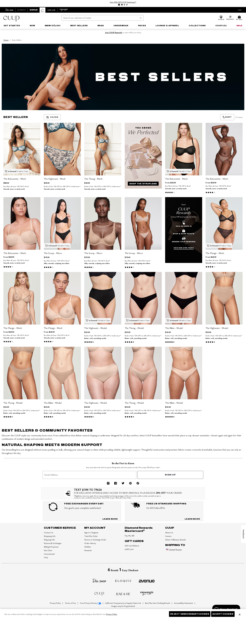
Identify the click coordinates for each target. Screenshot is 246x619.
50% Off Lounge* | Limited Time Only (123, 2)
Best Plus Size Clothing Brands (157, 603)
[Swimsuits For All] (146, 593)
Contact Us (48, 532)
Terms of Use (70, 603)
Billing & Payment (51, 546)
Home (6, 40)
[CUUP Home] (11, 18)
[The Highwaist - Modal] (102, 298)
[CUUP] (99, 593)
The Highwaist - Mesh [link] (54, 178)
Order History (90, 543)
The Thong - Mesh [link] (93, 178)
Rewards (88, 550)
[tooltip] (9, 10)
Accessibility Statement (183, 603)
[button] (221, 18)
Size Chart (48, 550)
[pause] (119, 5)
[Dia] (99, 580)
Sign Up (170, 475)
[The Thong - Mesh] (102, 149)
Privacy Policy (55, 603)
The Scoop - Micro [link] (53, 253)
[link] (12, 26)
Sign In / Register (91, 532)
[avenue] (147, 580)
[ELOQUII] (123, 580)
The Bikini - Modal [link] (174, 328)
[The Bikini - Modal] (183, 298)
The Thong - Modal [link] (134, 328)
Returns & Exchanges (52, 543)
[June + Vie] (123, 593)
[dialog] (240, 10)
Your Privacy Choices (88, 603)
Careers (168, 536)
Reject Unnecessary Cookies (189, 614)
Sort (228, 117)
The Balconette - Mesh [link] (14, 178)
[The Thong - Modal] (143, 298)
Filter (54, 117)
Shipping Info (49, 539)
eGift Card (129, 549)
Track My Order (91, 536)
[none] (21, 149)
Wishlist (87, 546)
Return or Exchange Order (95, 539)
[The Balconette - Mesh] (21, 149)
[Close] (239, 614)
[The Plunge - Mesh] (224, 223)
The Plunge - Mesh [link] (215, 253)
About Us (169, 532)
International (49, 553)
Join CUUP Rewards (113, 32)
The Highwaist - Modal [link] (95, 328)
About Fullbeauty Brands (175, 539)
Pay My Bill (129, 535)
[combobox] (103, 18)
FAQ (46, 557)
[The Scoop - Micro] (62, 223)
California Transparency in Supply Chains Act (123, 603)
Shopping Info (49, 536)
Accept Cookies (222, 614)
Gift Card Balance (132, 545)
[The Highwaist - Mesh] (62, 149)
